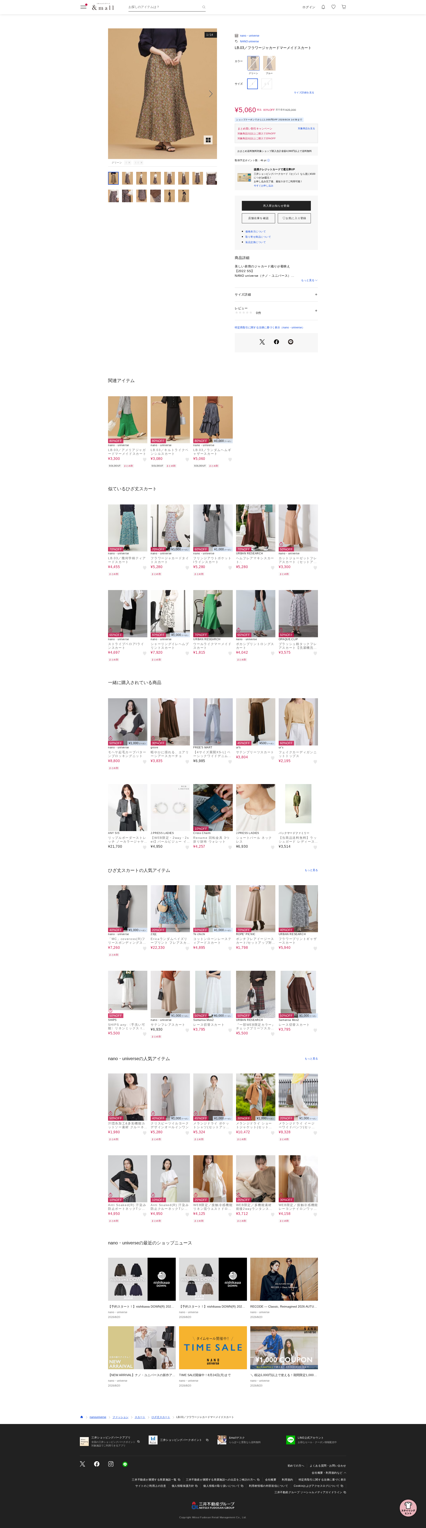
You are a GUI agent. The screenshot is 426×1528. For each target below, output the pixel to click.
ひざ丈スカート (161, 1417)
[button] (162, 93)
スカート (140, 1417)
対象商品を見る (306, 128)
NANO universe (249, 41)
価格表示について (255, 231)
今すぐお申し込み (263, 185)
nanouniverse (98, 1417)
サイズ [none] (239, 83)
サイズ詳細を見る (304, 92)
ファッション (120, 1417)
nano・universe (249, 35)
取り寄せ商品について (258, 236)
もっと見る (307, 280)
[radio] (253, 65)
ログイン (309, 7)
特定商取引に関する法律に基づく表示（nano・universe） (270, 327)
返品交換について (255, 242)
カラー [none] (239, 61)
